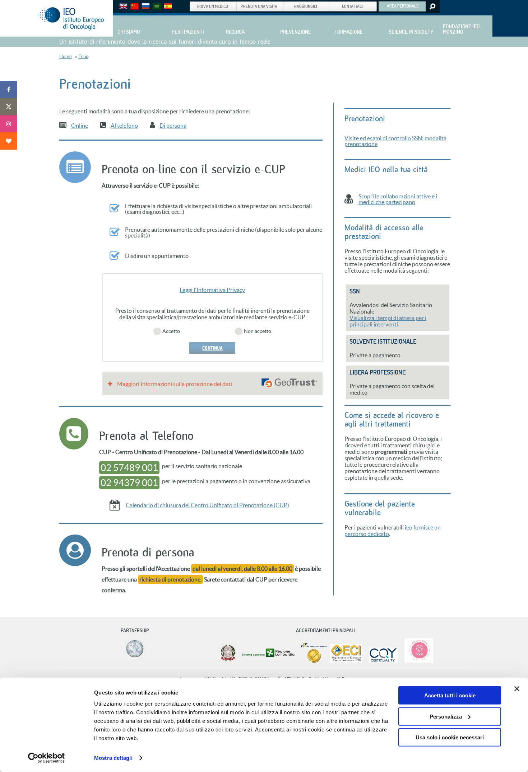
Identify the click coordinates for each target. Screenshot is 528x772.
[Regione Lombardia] (269, 661)
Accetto (171, 331)
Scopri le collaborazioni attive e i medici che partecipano (397, 199)
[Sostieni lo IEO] (8, 141)
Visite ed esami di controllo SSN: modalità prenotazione (395, 141)
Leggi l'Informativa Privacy (212, 290)
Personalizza (446, 716)
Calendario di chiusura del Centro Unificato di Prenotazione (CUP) (207, 505)
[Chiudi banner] (516, 688)
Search (432, 6)
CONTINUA (212, 348)
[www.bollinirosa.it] (416, 661)
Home (65, 56)
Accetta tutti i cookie (450, 695)
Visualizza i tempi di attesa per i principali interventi (387, 321)
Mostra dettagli (113, 758)
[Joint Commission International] (314, 661)
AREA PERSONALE (402, 5)
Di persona (172, 125)
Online (79, 125)
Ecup (83, 56)
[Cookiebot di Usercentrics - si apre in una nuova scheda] (46, 758)
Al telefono (124, 125)
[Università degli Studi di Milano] (134, 657)
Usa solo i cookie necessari (450, 737)
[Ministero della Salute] (228, 661)
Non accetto (257, 331)
